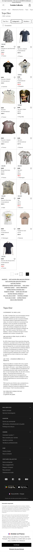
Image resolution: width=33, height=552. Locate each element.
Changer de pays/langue (16, 549)
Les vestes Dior (7, 393)
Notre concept (7, 410)
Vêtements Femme (17, 10)
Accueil (4, 10)
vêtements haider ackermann (11, 285)
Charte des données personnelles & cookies (16, 498)
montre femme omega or (15, 294)
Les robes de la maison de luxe (12, 391)
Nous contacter (7, 454)
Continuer (16, 545)
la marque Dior (10, 346)
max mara (26, 285)
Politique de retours (8, 427)
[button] (30, 5)
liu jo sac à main (10, 298)
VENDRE (5, 432)
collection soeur (9, 287)
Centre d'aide (7, 451)
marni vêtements (21, 287)
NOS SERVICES (7, 407)
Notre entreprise (7, 462)
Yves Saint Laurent (11, 330)
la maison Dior (17, 364)
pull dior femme (16, 283)
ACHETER (5, 418)
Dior (9, 10)
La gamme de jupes (9, 394)
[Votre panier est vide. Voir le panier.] (30, 5)
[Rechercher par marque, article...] (3, 5)
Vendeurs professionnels (10, 443)
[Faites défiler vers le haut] (27, 274)
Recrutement (6, 470)
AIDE (4, 448)
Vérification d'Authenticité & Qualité (13, 424)
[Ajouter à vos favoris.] (15, 47)
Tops (26, 10)
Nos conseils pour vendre (10, 438)
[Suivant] (21, 274)
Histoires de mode (8, 472)
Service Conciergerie (9, 413)
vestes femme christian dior (15, 290)
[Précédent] (12, 274)
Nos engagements (8, 465)
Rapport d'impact (8, 467)
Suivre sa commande (9, 421)
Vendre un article (8, 440)
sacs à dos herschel (16, 300)
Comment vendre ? (8, 435)
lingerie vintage (9, 292)
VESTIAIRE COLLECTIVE (10, 459)
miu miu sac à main (9, 296)
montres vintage (22, 296)
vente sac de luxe (21, 292)
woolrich (4, 279)
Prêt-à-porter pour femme (10, 383)
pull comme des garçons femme (19, 279)
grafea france (21, 298)
